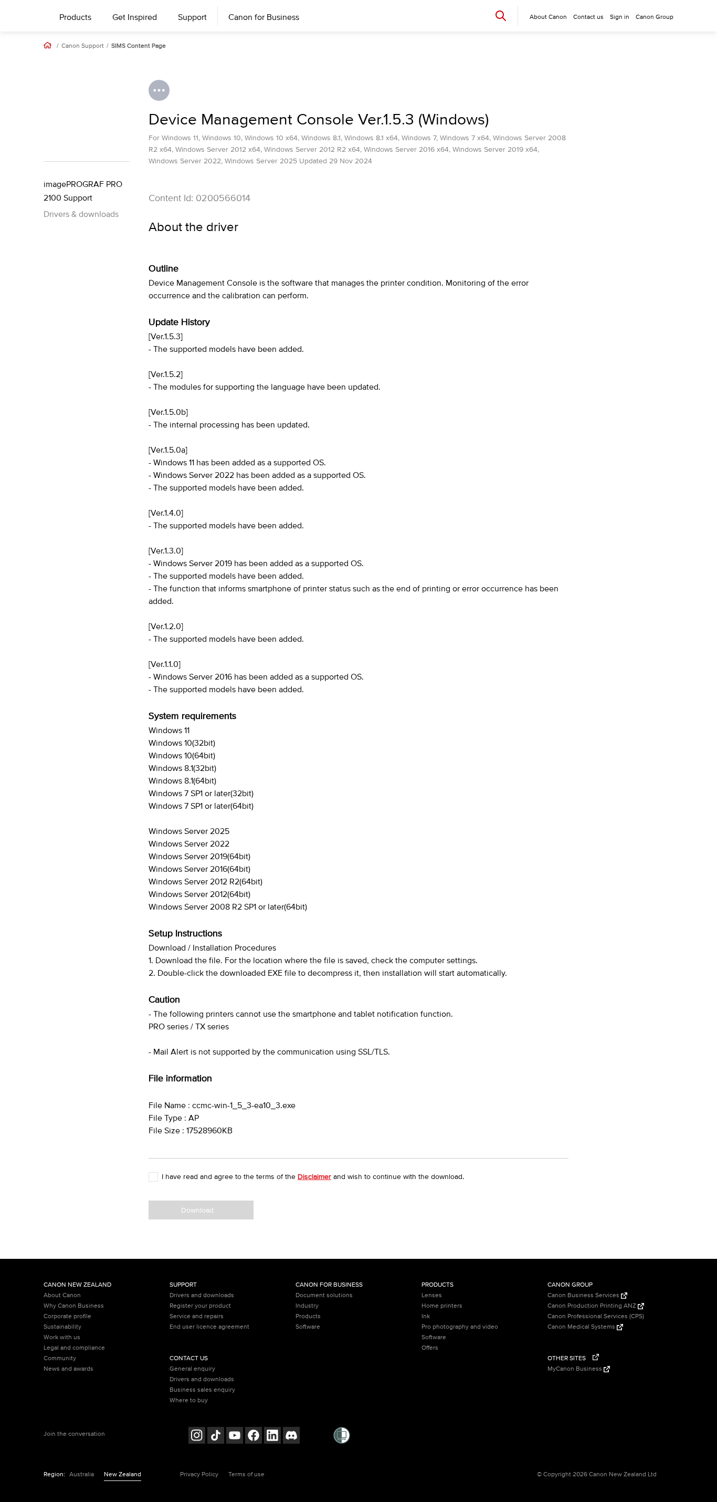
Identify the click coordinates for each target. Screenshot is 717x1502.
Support (192, 17)
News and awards (68, 1369)
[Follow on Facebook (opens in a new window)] (253, 1436)
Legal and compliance (74, 1348)
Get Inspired (134, 17)
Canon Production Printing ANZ (592, 1306)
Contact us (588, 17)
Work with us (62, 1337)
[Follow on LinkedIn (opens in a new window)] (272, 1436)
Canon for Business (263, 17)
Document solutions (324, 1295)
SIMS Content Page (138, 46)
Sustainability (62, 1327)
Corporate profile (67, 1316)
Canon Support (82, 46)
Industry (307, 1306)
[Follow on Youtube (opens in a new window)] (234, 1436)
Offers (429, 1348)
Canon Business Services (584, 1295)
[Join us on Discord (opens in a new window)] (291, 1436)
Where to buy (189, 1400)
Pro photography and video (459, 1327)
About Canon (62, 1295)
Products (75, 17)
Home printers (441, 1306)
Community (60, 1358)
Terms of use (246, 1474)
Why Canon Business (74, 1306)
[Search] (500, 15)
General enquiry (192, 1369)
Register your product (200, 1306)
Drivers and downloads (202, 1295)
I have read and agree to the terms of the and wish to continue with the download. (313, 1176)
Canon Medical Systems (582, 1327)
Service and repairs (197, 1316)
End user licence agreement (209, 1327)
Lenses (431, 1295)
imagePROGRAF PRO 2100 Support (83, 191)
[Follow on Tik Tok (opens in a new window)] (215, 1436)
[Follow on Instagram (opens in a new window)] (196, 1436)
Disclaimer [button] (314, 1176)
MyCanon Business (575, 1369)
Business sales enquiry (202, 1390)
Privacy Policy (199, 1474)
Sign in (619, 17)
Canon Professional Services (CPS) (595, 1316)
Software (308, 1327)
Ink (425, 1316)
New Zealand (122, 1474)
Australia (81, 1474)
